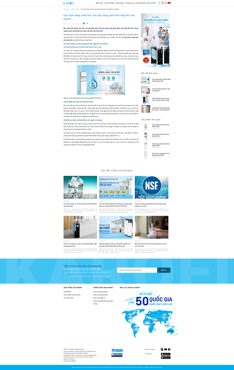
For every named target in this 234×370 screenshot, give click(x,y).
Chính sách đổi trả (99, 298)
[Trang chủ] (69, 3)
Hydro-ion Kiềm (120, 3)
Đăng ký (163, 270)
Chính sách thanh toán (100, 295)
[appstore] (165, 354)
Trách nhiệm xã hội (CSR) (72, 295)
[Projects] (169, 3)
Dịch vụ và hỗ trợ (151, 3)
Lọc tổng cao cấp (129, 3)
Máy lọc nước (99, 3)
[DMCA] (117, 355)
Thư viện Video (69, 298)
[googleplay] (165, 357)
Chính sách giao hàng (100, 292)
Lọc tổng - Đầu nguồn (140, 3)
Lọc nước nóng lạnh (109, 3)
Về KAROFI (67, 292)
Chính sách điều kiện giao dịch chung (103, 302)
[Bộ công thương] (117, 350)
